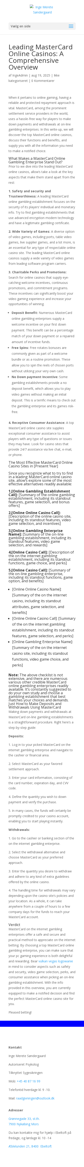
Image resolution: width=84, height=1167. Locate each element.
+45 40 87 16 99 (28, 1081)
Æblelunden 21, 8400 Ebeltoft (30, 1146)
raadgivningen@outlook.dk (35, 1098)
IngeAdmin (20, 75)
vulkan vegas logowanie (56, 961)
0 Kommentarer (42, 81)
